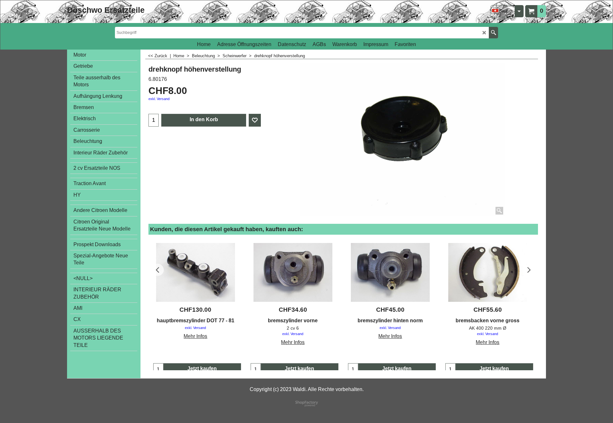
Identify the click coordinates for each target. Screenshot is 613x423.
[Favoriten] (255, 120)
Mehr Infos (195, 336)
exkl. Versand (159, 99)
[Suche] (493, 32)
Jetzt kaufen (202, 368)
